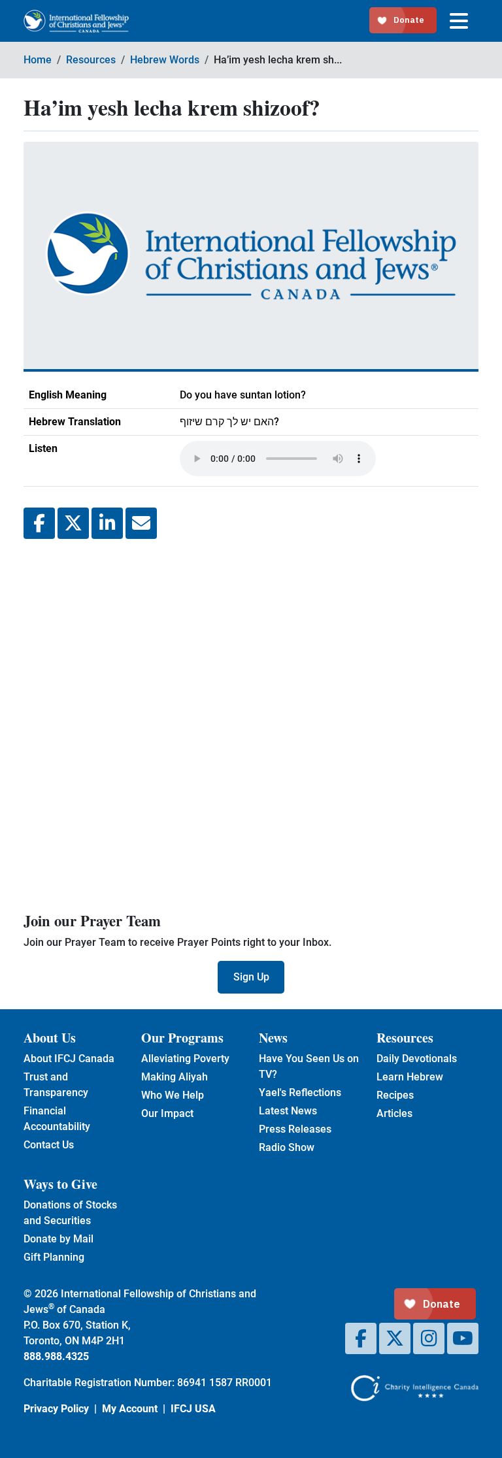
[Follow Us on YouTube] (462, 1338)
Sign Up (251, 977)
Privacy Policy (56, 1408)
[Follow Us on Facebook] (360, 1338)
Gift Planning (54, 1257)
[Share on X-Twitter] (73, 523)
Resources (91, 60)
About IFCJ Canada (69, 1058)
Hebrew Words (164, 60)
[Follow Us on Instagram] (428, 1338)
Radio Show (286, 1147)
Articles (394, 1113)
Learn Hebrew (409, 1077)
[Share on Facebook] (39, 523)
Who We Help (172, 1095)
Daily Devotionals (416, 1058)
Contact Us (49, 1145)
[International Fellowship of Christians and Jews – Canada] (76, 21)
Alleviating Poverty (185, 1058)
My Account (130, 1408)
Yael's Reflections (300, 1092)
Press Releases (295, 1129)
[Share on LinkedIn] (107, 523)
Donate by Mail (58, 1239)
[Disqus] (251, 723)
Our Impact (167, 1113)
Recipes (395, 1095)
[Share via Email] (141, 523)
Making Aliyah (174, 1077)
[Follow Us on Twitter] (394, 1338)
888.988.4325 (56, 1356)
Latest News (288, 1111)
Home (38, 60)
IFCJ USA (193, 1408)
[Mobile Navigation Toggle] (458, 21)
